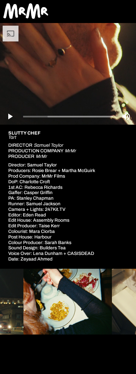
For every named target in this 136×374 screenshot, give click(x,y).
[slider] (68, 116)
